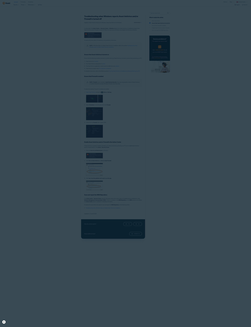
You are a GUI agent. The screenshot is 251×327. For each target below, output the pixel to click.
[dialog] (125, 163)
